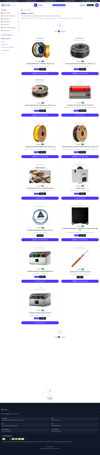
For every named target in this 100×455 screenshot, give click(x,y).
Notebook (3, 41)
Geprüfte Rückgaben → (7, 35)
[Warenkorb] (97, 5)
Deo (2, 53)
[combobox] (51, 5)
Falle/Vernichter (4, 44)
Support (82, 5)
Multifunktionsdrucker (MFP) (7, 47)
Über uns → (5, 409)
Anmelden (90, 5)
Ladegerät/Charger (5, 50)
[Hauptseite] (17, 5)
